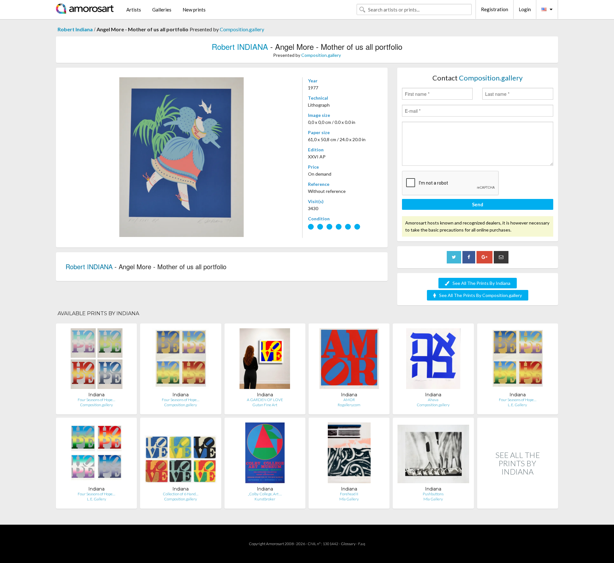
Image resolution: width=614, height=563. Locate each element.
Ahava (433, 399)
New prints (194, 9)
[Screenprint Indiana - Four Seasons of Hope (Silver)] (96, 360)
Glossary (348, 543)
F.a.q (361, 543)
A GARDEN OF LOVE (265, 399)
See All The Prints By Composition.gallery (480, 295)
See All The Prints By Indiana (481, 283)
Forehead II (349, 493)
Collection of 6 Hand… (180, 493)
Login (525, 9)
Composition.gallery (242, 29)
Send (477, 204)
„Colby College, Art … (265, 493)
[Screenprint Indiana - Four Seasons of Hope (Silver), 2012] (96, 454)
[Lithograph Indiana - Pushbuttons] (433, 454)
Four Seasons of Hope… (96, 399)
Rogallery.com (349, 404)
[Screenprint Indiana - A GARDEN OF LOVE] (265, 360)
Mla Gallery (349, 499)
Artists (133, 9)
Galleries (161, 9)
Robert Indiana (75, 29)
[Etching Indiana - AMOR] (349, 360)
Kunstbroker (265, 499)
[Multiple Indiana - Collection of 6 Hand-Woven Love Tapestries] (180, 454)
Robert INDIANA (240, 46)
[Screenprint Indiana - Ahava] (433, 360)
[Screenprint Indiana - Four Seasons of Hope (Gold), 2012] (517, 360)
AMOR (349, 399)
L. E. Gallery (517, 404)
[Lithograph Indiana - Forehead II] (349, 454)
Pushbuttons (433, 493)
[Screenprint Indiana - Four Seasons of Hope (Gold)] (180, 360)
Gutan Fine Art (264, 404)
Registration (494, 9)
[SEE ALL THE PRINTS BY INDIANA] (517, 502)
